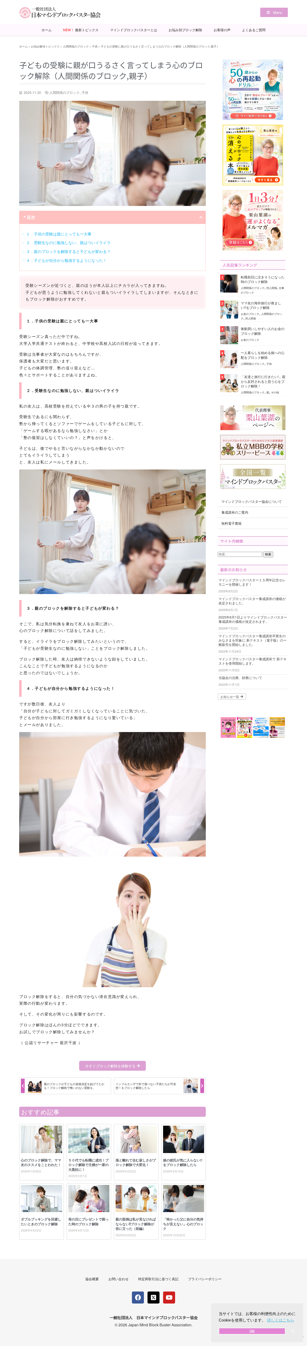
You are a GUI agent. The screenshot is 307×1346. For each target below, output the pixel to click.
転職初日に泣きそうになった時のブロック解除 (262, 279)
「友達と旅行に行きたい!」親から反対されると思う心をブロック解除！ (263, 381)
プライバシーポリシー (205, 1278)
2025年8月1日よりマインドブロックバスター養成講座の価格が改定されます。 (252, 619)
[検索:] (240, 554)
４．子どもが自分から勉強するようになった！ (66, 260)
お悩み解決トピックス (45, 46)
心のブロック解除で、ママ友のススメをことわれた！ (41, 1162)
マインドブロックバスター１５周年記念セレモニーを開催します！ (252, 582)
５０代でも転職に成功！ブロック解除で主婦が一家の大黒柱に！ (88, 1165)
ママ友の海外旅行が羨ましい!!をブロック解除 (261, 305)
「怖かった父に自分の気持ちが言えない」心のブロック (183, 1224)
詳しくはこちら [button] (280, 1320)
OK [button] (252, 1331)
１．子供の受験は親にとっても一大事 (58, 234)
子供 (95, 46)
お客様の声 (222, 30)
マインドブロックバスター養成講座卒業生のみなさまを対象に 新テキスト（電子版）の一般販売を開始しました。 (252, 640)
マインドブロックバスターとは (133, 30)
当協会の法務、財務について (240, 677)
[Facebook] (138, 1298)
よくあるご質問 (254, 30)
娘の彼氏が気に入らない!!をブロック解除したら (182, 1162)
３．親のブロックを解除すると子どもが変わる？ (68, 251)
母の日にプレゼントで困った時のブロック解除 (88, 1221)
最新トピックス (81, 30)
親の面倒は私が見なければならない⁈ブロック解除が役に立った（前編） (136, 1224)
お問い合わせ (118, 1278)
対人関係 (271, 288)
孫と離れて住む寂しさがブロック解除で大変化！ (136, 1162)
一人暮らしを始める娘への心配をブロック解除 (262, 355)
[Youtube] (169, 1298)
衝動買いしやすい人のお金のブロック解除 (262, 331)
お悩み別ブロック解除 (185, 30)
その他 (275, 392)
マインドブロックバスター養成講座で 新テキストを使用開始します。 (252, 661)
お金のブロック (250, 314)
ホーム (46, 30)
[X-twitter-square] (153, 1298)
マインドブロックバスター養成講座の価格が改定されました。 (252, 600)
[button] (274, 12)
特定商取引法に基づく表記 (158, 1278)
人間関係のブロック (76, 46)
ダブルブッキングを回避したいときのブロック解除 (41, 1221)
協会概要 (92, 1278)
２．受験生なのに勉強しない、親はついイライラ (68, 242)
